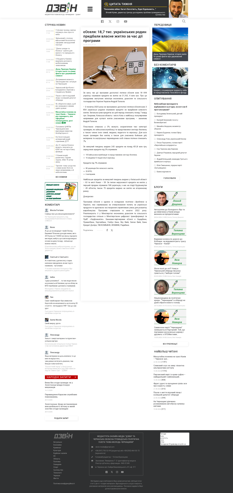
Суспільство (58, 470)
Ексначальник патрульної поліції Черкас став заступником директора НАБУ (61, 345)
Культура (57, 450)
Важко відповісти (164, 172)
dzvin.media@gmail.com (105, 447)
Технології (57, 473)
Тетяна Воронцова (178, 247)
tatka (52, 277)
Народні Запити (59, 377)
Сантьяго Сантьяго (59, 257)
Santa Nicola (55, 320)
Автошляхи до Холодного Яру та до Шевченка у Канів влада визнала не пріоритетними (169, 211)
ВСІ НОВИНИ (61, 177)
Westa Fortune (57, 210)
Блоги (170, 217)
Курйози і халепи (60, 453)
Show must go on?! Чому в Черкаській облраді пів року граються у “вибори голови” (167, 270)
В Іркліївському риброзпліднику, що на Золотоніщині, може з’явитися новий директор (60, 248)
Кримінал (57, 448)
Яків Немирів (176, 276)
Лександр (54, 335)
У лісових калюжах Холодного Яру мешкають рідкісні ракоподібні (58, 269)
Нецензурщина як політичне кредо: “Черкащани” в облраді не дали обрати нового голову (169, 300)
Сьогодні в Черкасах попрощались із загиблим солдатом (59, 312)
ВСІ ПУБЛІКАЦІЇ (170, 344)
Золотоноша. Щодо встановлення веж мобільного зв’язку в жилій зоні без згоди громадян (61, 406)
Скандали (57, 464)
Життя (56, 478)
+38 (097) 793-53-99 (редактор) (107, 451)
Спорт (55, 467)
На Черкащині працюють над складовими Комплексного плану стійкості (58, 219)
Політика (56, 462)
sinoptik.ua (182, 444)
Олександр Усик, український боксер (171, 139)
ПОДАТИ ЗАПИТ (61, 418)
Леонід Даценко (178, 217)
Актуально (57, 442)
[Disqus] (115, 264)
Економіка (57, 445)
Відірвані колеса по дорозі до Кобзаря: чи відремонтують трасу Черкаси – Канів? (170, 241)
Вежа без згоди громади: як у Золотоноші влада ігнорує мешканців (59, 385)
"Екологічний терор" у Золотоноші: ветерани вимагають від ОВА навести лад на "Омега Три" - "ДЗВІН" (60, 368)
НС (54, 456)
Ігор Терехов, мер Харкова (167, 149)
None (52, 227)
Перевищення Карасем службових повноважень (61, 395)
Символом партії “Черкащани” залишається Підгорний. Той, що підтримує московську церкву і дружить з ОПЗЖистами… (169, 331)
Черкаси (56, 476)
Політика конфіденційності (64, 484)
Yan (51, 297)
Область (56, 459)
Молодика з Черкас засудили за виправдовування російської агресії (59, 290)
